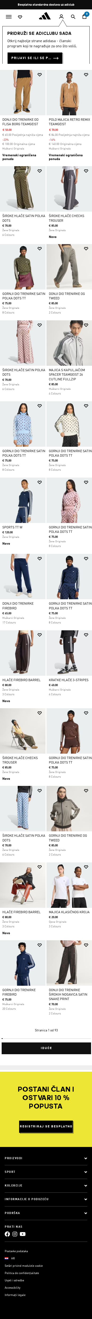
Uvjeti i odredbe (14, 1280)
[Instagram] (15, 1233)
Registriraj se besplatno (46, 1126)
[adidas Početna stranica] (46, 16)
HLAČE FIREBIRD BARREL (21, 680)
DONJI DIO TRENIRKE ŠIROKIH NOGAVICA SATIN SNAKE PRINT (68, 995)
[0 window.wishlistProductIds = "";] (20, 16)
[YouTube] (22, 1233)
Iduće (46, 1048)
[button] (39, 74)
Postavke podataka (16, 1251)
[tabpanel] (46, 560)
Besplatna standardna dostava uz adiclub (46, 4)
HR (13, 1258)
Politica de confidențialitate (22, 1273)
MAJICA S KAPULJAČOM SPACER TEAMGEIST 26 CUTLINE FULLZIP (67, 375)
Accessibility (12, 1288)
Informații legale (15, 1295)
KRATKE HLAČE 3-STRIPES (68, 680)
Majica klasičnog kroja (69, 912)
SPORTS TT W (12, 527)
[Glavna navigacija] (9, 16)
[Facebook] (7, 1233)
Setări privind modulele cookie (24, 1266)
